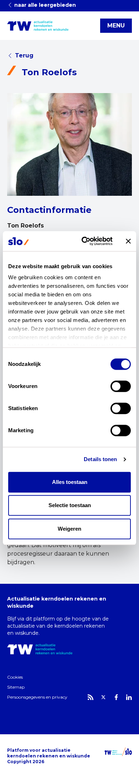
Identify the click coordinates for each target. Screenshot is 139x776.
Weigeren (69, 529)
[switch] (120, 386)
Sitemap (16, 687)
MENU (116, 25)
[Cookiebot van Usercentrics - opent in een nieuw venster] (84, 241)
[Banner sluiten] (128, 241)
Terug (24, 55)
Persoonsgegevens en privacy (37, 697)
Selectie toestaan (69, 505)
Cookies (15, 677)
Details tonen (100, 459)
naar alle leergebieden (44, 5)
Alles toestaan (69, 482)
